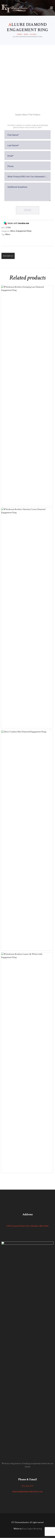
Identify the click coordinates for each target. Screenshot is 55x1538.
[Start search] (51, 1350)
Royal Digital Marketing (32, 1528)
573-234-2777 (28, 1486)
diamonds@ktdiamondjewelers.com (27, 1491)
